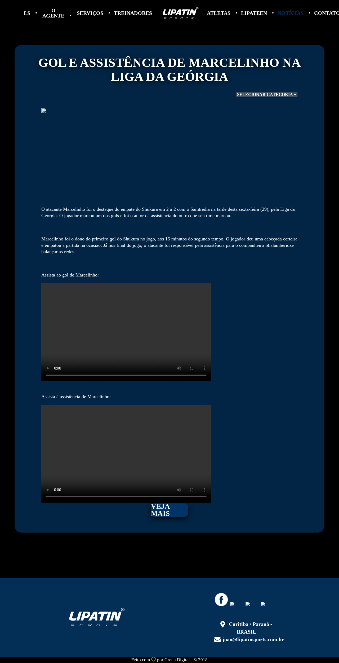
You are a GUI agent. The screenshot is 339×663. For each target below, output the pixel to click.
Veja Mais (160, 510)
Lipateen (254, 13)
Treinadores (133, 13)
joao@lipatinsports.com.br (253, 639)
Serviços (90, 13)
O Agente (53, 13)
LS (27, 13)
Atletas (218, 13)
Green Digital (177, 659)
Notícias (291, 13)
